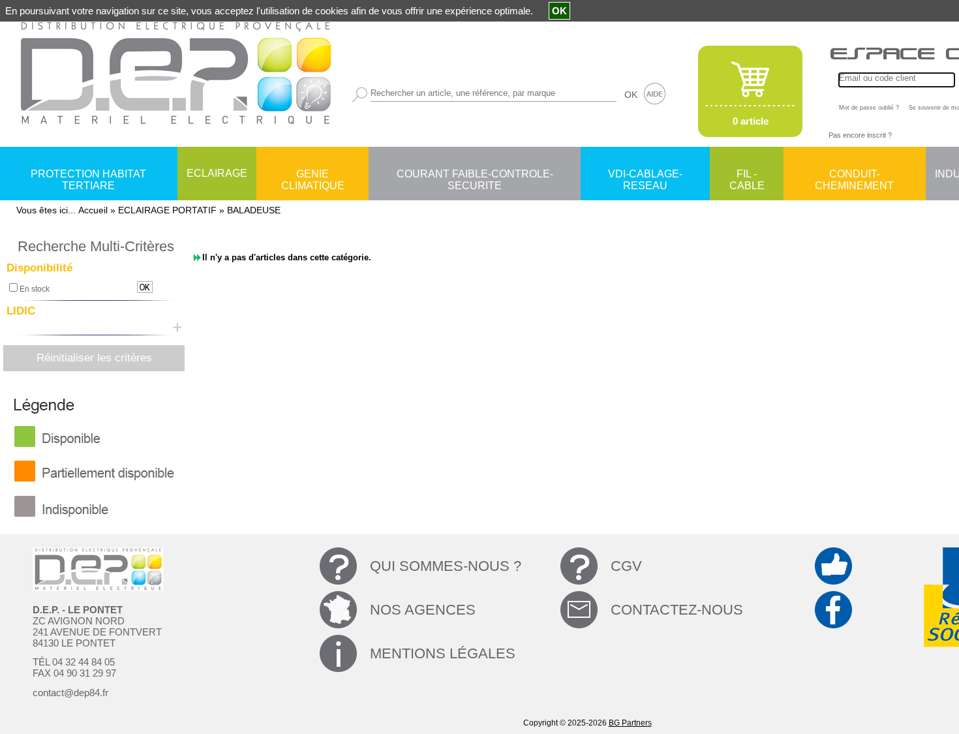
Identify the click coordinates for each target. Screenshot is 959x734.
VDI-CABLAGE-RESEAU (645, 174)
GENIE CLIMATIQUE (312, 174)
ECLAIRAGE (217, 173)
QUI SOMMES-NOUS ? (445, 566)
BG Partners (630, 722)
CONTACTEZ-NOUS (677, 610)
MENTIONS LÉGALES (442, 653)
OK (630, 94)
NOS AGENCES (423, 610)
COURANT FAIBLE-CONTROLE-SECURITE (475, 174)
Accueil (93, 210)
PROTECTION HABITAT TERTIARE (88, 174)
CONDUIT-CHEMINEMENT (854, 174)
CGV (626, 566)
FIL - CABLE (747, 174)
